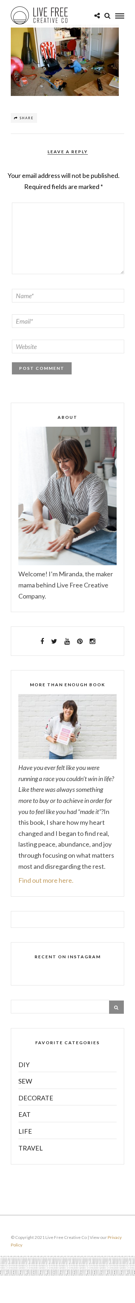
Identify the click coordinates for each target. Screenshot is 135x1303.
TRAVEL (30, 1148)
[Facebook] (42, 641)
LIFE (25, 1131)
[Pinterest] (79, 641)
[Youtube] (67, 641)
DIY (24, 1065)
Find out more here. (45, 880)
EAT (24, 1114)
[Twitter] (54, 641)
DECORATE (35, 1098)
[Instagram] (92, 641)
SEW (25, 1081)
